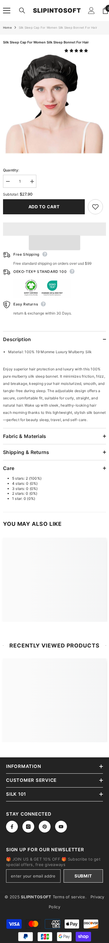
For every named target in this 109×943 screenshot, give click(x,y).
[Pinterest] (45, 827)
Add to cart (44, 206)
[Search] (22, 10)
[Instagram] (28, 827)
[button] (76, 50)
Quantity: (11, 170)
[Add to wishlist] (95, 206)
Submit (83, 875)
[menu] (6, 10)
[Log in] (91, 10)
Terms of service (69, 896)
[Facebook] (12, 827)
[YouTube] (61, 827)
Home (7, 27)
